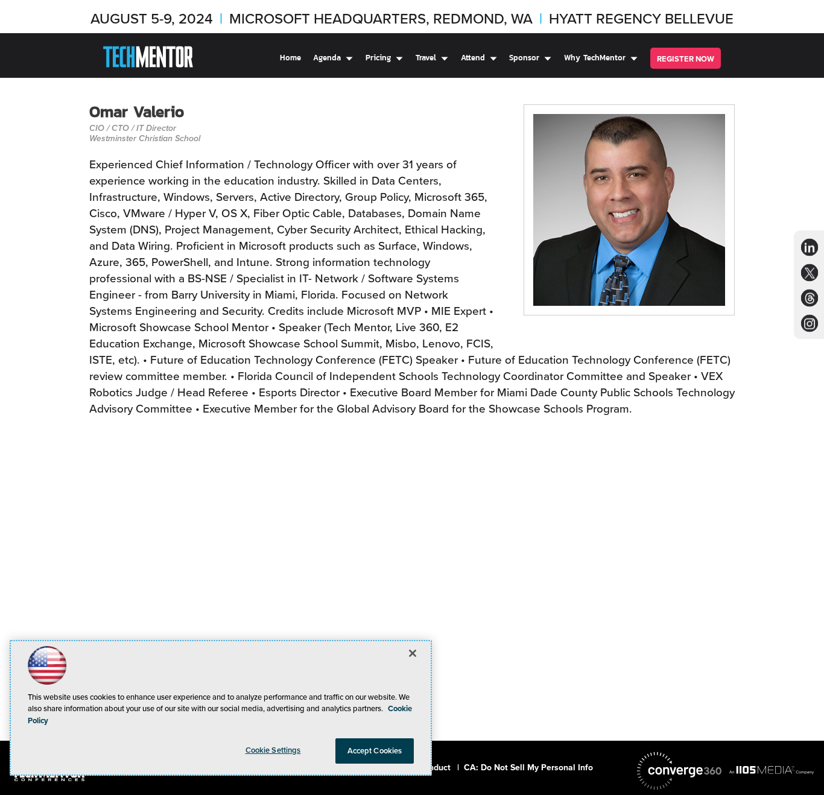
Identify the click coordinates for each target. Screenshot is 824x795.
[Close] (412, 653)
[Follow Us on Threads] (810, 298)
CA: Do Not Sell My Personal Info (528, 767)
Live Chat (800, 771)
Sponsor (524, 57)
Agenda (327, 57)
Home (290, 57)
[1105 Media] (771, 769)
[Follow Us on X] (809, 273)
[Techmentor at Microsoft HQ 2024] (148, 58)
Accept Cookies (374, 750)
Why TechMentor (595, 57)
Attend (473, 57)
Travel (426, 57)
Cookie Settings (273, 750)
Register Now (685, 59)
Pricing (378, 57)
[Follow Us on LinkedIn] (809, 247)
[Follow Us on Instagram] (809, 323)
